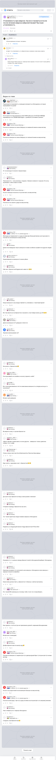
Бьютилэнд (13, 17)
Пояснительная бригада (16, 125)
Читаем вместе (14, 113)
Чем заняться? (14, 589)
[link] (27, 104)
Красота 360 (13, 101)
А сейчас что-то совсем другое (19, 233)
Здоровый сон (13, 718)
